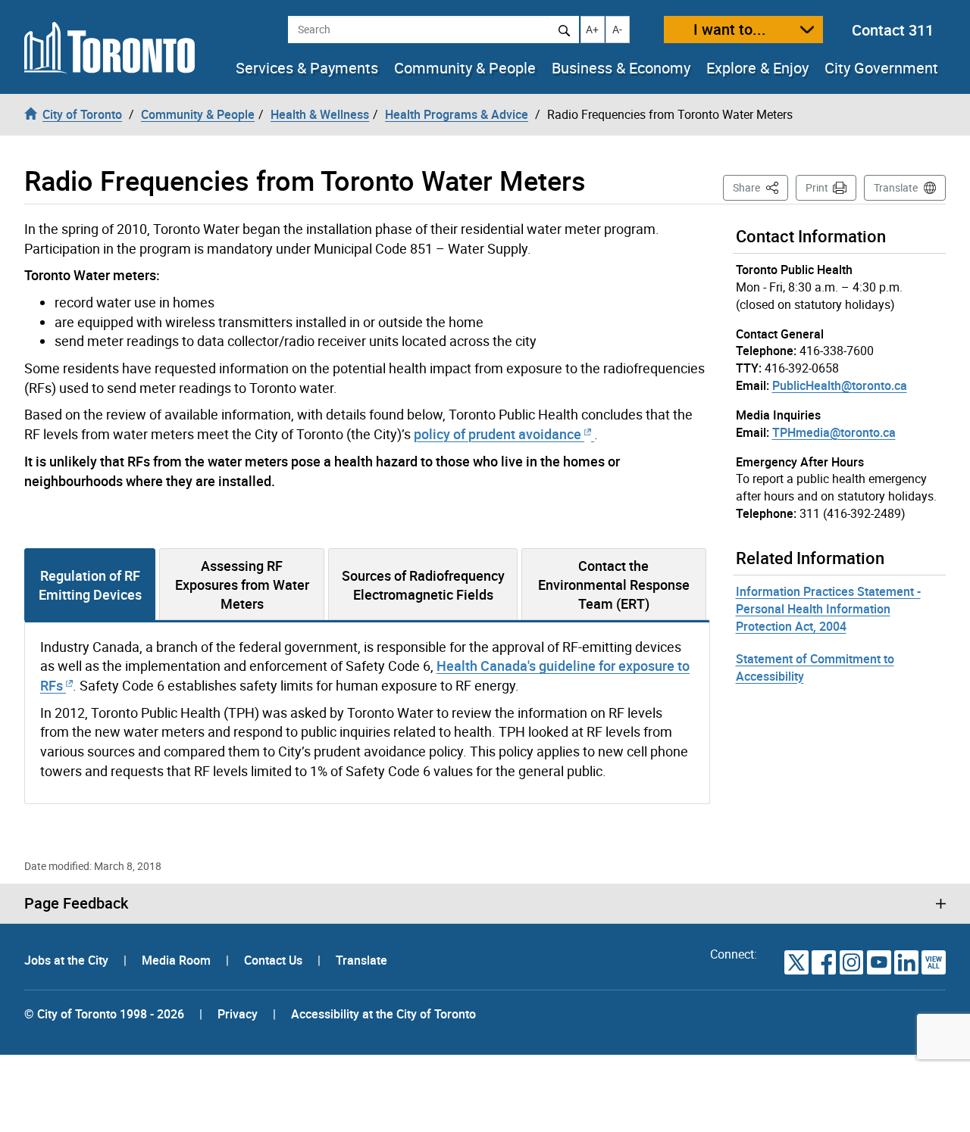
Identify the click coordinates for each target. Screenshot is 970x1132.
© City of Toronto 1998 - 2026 (104, 1014)
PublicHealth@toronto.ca (839, 385)
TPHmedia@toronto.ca (834, 432)
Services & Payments (307, 68)
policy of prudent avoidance (499, 434)
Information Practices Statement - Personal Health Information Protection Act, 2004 (828, 609)
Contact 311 (893, 30)
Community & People (465, 68)
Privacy (237, 1014)
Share (760, 187)
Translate (896, 187)
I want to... (729, 29)
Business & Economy (621, 68)
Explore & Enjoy (757, 68)
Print (817, 187)
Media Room (178, 960)
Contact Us (274, 960)
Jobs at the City (67, 960)
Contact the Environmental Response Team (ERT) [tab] (614, 585)
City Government (881, 68)
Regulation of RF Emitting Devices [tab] (90, 584)
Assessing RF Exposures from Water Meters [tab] (242, 585)
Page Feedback (76, 903)
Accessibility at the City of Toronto (383, 1014)
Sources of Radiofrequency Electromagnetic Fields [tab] (423, 584)
